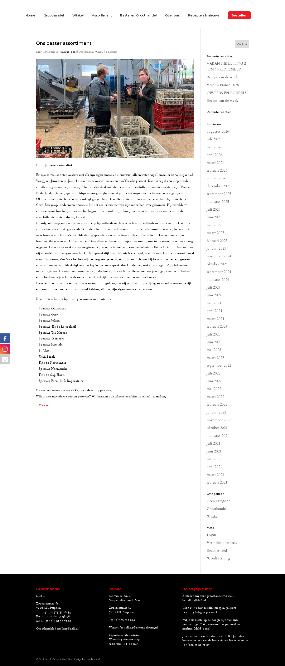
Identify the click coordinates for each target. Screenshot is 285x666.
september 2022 (219, 365)
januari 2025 (216, 248)
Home (30, 15)
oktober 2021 (217, 427)
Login (211, 535)
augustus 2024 (218, 279)
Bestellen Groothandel (138, 15)
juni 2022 (214, 381)
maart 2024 (215, 318)
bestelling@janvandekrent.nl (139, 628)
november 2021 (219, 420)
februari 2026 (217, 170)
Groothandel (54, 15)
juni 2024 (214, 295)
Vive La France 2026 (223, 85)
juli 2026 (214, 139)
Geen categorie (218, 501)
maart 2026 (215, 162)
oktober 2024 (217, 264)
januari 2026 (216, 178)
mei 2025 (214, 225)
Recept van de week (222, 77)
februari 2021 (217, 482)
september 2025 (219, 193)
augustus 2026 (218, 131)
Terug (45, 405)
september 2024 (219, 271)
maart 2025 (215, 232)
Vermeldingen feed (222, 542)
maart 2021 (215, 474)
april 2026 (214, 154)
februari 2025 (217, 240)
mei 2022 (214, 388)
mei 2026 (214, 147)
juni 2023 (214, 342)
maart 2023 (215, 357)
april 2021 (214, 466)
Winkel (78, 15)
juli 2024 (214, 287)
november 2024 (219, 256)
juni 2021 (214, 451)
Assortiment (102, 15)
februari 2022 (217, 404)
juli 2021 (214, 443)
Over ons (172, 15)
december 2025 (219, 186)
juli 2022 (214, 373)
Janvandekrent (50, 51)
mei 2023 (214, 349)
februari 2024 (217, 326)
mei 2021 (214, 459)
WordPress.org (218, 558)
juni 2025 (214, 217)
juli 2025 (214, 209)
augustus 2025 (218, 201)
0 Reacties (111, 51)
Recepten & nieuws (203, 15)
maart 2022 (215, 396)
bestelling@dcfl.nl (66, 629)
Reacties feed (217, 550)
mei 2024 (214, 303)
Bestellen (239, 15)
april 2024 (214, 310)
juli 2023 (214, 334)
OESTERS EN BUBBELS (227, 92)
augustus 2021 (218, 435)
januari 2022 (216, 412)
